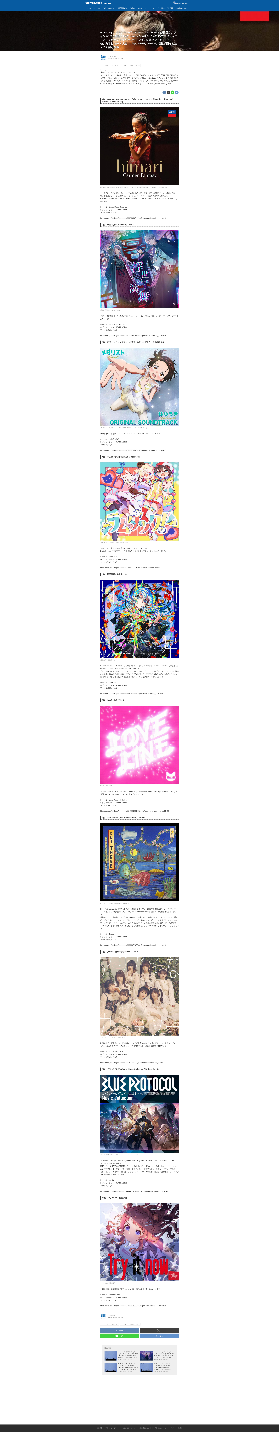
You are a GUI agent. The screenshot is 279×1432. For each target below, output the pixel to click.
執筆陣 (180, 1428)
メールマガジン (170, 1428)
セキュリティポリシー (129, 1428)
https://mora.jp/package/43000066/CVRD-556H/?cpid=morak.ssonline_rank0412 (131, 568)
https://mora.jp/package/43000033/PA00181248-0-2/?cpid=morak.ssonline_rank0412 (133, 450)
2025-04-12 (112, 56)
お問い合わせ (158, 1428)
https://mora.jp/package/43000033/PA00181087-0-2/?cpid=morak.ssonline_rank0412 (133, 336)
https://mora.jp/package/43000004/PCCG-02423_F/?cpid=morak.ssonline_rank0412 (132, 1063)
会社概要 (99, 1428)
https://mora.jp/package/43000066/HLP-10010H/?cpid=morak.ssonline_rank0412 (131, 693)
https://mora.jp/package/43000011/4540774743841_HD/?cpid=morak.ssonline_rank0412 (134, 1191)
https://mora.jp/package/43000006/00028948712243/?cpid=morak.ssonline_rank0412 (133, 218)
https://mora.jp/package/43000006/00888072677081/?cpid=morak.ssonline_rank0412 (133, 945)
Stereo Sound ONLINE (115, 58)
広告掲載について (145, 1428)
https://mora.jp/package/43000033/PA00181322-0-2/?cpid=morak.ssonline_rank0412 (133, 1306)
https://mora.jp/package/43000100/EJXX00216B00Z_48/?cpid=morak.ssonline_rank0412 (134, 811)
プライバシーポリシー (112, 1428)
